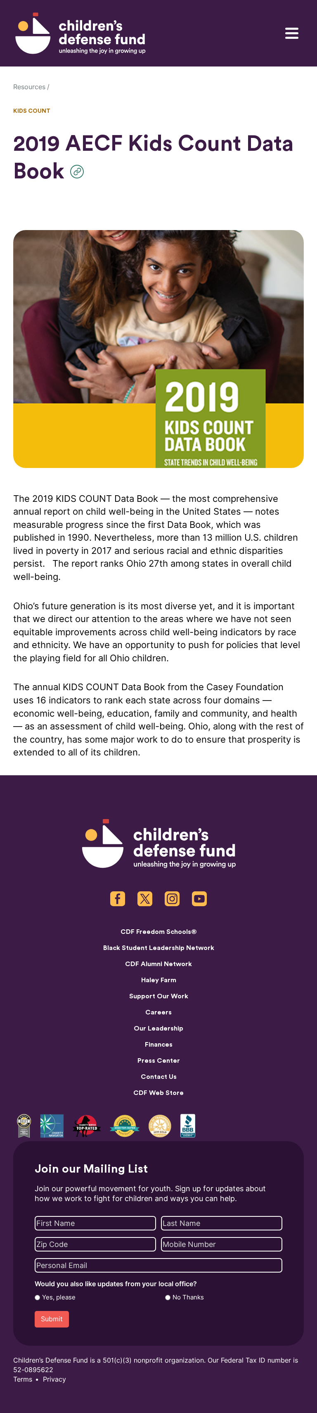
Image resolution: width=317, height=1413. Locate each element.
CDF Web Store (158, 1093)
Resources (29, 87)
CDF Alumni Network (158, 964)
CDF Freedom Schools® (159, 932)
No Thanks (188, 1297)
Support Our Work (158, 996)
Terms (22, 1379)
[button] (79, 171)
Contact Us (159, 1076)
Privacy (54, 1379)
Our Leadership (158, 1028)
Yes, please (59, 1297)
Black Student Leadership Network (158, 948)
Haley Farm (158, 980)
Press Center (158, 1060)
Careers (158, 1012)
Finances (159, 1044)
